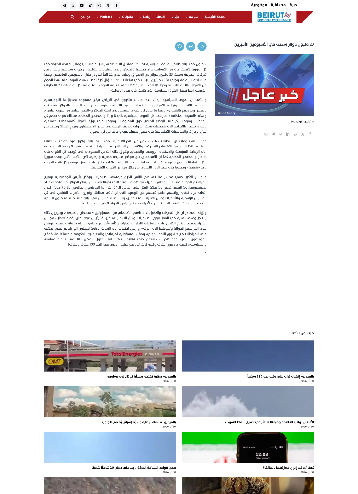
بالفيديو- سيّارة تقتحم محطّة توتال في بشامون (141, 376)
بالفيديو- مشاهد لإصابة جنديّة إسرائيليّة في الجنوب (139, 422)
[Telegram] (273, 138)
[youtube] (82, 5)
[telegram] (64, 5)
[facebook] (116, 5)
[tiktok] (90, 5)
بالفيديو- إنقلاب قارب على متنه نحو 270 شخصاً (280, 376)
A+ (191, 46)
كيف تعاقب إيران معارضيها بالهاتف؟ (288, 467)
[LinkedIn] (287, 138)
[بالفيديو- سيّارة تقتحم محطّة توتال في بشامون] (110, 356)
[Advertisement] (189, 296)
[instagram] (99, 5)
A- (202, 46)
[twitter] (108, 5)
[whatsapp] (73, 5)
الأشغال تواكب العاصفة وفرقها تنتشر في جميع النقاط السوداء (269, 422)
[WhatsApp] (280, 138)
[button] (72, 17)
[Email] (266, 138)
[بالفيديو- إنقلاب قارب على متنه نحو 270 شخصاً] (248, 356)
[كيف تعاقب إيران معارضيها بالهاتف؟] (248, 447)
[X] (302, 138)
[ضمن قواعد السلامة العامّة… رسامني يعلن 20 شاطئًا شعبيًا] (110, 447)
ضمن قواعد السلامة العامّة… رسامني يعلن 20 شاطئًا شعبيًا (134, 467)
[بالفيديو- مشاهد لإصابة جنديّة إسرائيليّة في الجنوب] (110, 401)
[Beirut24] (274, 13)
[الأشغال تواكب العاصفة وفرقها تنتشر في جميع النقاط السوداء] (248, 401)
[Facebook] (310, 138)
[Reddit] (295, 138)
